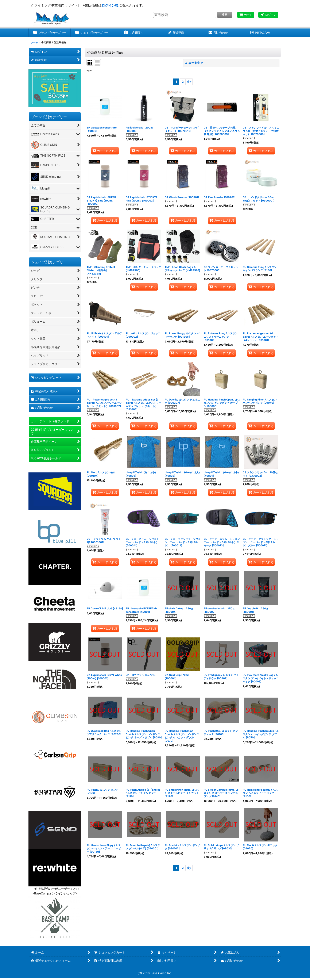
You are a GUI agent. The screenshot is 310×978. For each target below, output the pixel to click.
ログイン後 (110, 5)
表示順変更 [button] (196, 63)
